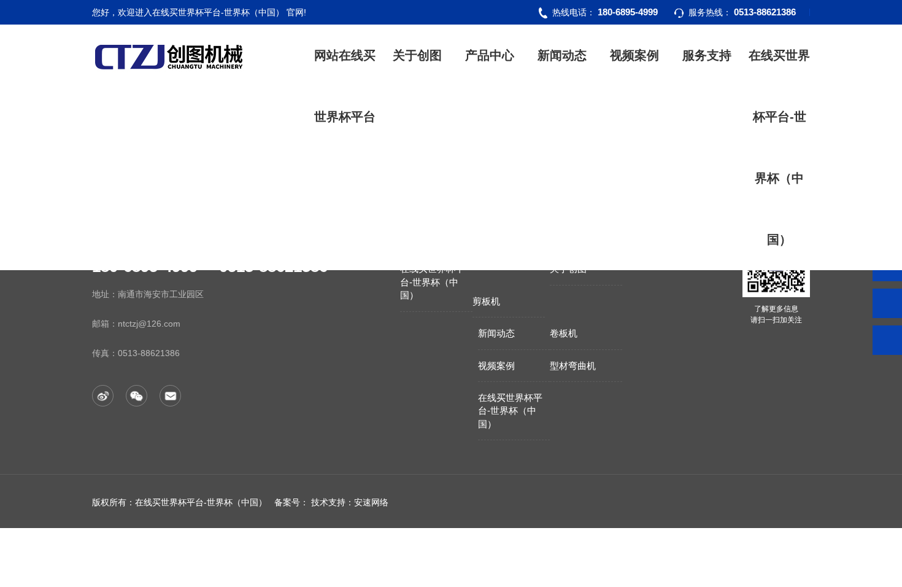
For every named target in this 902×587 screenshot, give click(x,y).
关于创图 (417, 55)
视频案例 (634, 55)
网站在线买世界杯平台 (345, 86)
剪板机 (486, 301)
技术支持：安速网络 (349, 502)
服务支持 (706, 55)
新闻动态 (562, 55)
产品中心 (489, 55)
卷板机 (563, 333)
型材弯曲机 (573, 365)
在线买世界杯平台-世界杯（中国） (779, 147)
